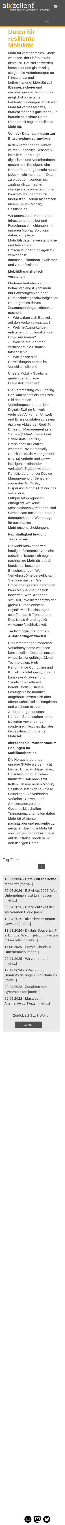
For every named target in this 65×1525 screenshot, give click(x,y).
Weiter (44, 1015)
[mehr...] (26, 884)
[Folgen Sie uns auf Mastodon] (37, 1522)
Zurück (28, 1024)
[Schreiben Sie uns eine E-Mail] (28, 1522)
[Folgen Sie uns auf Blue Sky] (46, 1522)
